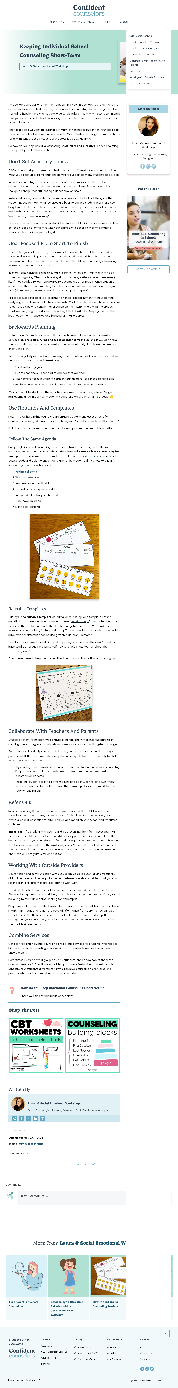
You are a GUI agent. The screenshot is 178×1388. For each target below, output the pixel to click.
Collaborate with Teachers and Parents (147, 62)
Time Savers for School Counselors (26, 1287)
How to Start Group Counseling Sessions (110, 1287)
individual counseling (31, 1143)
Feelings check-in (26, 471)
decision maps (80, 621)
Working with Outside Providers (147, 77)
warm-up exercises (91, 456)
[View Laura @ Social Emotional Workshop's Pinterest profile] (28, 1118)
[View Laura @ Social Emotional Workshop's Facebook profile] (21, 1118)
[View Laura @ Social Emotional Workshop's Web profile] (42, 1118)
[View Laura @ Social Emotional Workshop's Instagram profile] (14, 1118)
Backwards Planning (141, 35)
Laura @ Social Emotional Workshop (45, 66)
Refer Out (135, 71)
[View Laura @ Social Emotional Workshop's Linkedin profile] (35, 1118)
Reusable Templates (144, 54)
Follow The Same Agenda (147, 48)
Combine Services (140, 83)
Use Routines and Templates (146, 42)
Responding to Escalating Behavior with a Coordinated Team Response (68, 1287)
